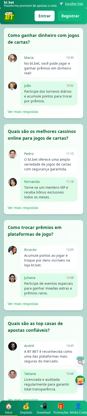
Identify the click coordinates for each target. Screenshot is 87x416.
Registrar (70, 16)
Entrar (44, 16)
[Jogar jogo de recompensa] (80, 380)
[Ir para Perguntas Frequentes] (80, 361)
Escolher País (74, 4)
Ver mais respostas (23, 111)
